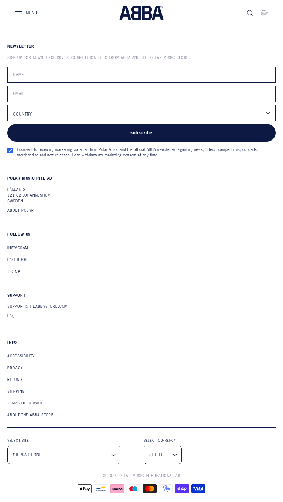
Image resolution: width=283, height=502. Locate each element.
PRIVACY (15, 367)
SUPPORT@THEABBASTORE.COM (37, 306)
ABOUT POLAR (20, 210)
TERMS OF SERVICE (25, 403)
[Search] (249, 13)
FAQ (11, 315)
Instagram (17, 247)
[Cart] (263, 13)
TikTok (14, 271)
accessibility (20, 356)
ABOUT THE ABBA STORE (30, 415)
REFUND (14, 379)
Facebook (17, 259)
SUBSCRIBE (141, 132)
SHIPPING (15, 391)
